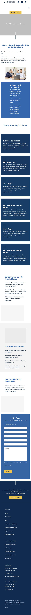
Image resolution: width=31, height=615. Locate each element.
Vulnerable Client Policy (10, 555)
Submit (8, 471)
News (6, 520)
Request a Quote (8, 531)
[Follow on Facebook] (18, 2)
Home (6, 513)
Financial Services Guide (10, 544)
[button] (28, 7)
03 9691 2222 (9, 573)
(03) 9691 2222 (11, 2)
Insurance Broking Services (11, 524)
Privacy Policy (23, 462)
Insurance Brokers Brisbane (11, 581)
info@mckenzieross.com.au (13, 576)
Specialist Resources (9, 534)
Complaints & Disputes (10, 551)
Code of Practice (8, 548)
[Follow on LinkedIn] (25, 2)
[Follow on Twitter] (22, 2)
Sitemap (6, 607)
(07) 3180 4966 (10, 589)
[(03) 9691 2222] (4, 2)
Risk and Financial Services (11, 527)
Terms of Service (6, 465)
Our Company (8, 516)
